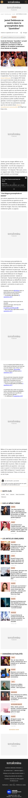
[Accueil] (14, 2)
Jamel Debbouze (6, 78)
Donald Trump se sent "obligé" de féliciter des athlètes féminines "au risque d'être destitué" (17, 561)
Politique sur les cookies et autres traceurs (13, 773)
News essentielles (20, 494)
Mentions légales (19, 770)
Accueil (2, 14)
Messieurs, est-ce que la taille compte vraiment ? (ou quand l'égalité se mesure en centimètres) (19, 674)
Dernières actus (8, 14)
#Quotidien (17, 369)
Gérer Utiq (12, 785)
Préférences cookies (21, 785)
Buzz (7, 494)
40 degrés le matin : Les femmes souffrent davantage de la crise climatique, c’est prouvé (17, 721)
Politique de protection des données (13, 776)
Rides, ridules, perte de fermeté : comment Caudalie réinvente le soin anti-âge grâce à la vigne (19, 709)
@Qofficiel (16, 290)
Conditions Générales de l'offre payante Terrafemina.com (14, 779)
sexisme (12, 494)
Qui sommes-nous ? (8, 770)
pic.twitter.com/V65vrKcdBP (11, 308)
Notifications (5, 785)
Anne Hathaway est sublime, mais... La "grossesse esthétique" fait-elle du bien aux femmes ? (19, 697)
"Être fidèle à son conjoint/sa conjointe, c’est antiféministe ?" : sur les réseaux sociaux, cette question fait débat (18, 548)
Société (13, 14)
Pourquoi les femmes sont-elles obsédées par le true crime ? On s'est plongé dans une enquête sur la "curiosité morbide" (19, 605)
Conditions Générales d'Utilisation (13, 767)
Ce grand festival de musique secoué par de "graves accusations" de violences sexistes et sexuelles (18, 618)
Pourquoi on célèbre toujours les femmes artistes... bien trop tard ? (18, 685)
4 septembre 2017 (12, 296)
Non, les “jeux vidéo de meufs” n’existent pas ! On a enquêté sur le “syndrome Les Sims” (19, 662)
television (3, 497)
